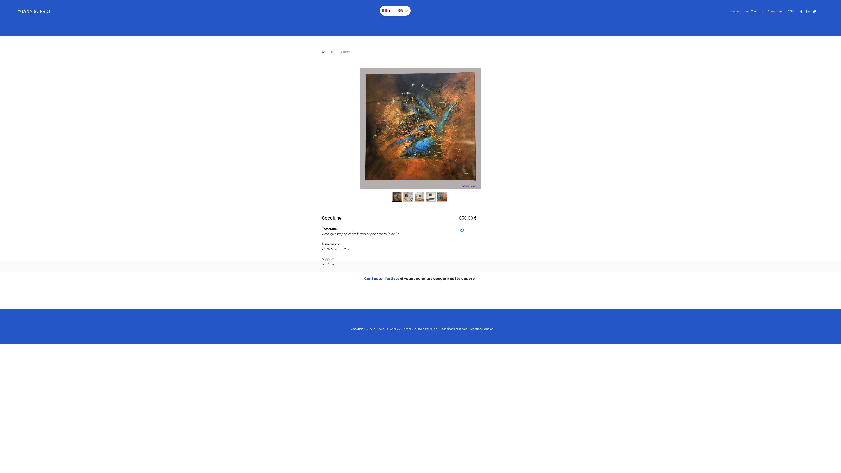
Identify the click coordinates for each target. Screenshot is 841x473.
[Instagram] (808, 11)
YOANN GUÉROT (34, 11)
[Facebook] (801, 11)
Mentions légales (481, 329)
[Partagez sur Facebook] (462, 230)
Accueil (327, 51)
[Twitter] (814, 11)
